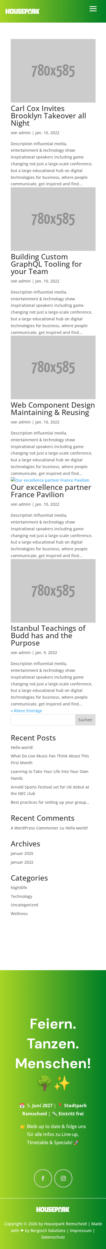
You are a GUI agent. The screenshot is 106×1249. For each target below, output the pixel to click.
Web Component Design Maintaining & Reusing (53, 408)
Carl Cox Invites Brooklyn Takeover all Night (48, 115)
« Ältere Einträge (26, 710)
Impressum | (82, 1230)
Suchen (85, 719)
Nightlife (19, 887)
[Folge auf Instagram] (63, 1178)
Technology (21, 896)
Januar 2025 (22, 853)
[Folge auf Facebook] (43, 1178)
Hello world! (22, 747)
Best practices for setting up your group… (50, 802)
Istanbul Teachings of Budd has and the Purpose (48, 635)
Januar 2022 (22, 862)
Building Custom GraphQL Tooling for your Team (46, 263)
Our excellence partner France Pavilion (51, 490)
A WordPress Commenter (35, 828)
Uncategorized (24, 904)
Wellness (19, 913)
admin (25, 132)
